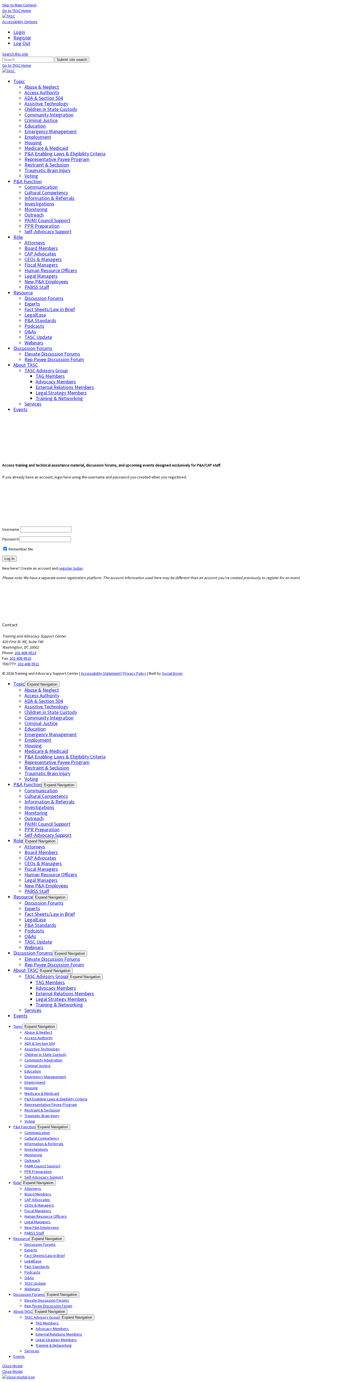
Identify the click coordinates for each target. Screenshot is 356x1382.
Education (35, 126)
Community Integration (48, 114)
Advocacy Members (56, 381)
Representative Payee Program (57, 159)
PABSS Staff (36, 287)
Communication (41, 187)
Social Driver (172, 673)
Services (32, 404)
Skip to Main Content (19, 5)
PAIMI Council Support (47, 220)
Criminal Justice (41, 120)
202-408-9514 (25, 652)
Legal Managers (41, 276)
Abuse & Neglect (41, 87)
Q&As (30, 331)
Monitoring (36, 209)
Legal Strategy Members (61, 392)
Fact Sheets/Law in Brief (49, 309)
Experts (32, 304)
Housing (33, 142)
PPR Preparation (42, 226)
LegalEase (35, 315)
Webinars (33, 342)
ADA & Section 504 (43, 98)
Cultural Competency (46, 192)
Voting (31, 176)
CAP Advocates (40, 253)
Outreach (34, 215)
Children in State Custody (50, 109)
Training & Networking (59, 398)
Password (10, 539)
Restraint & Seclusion (46, 165)
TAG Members (50, 376)
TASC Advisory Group (46, 370)
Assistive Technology (46, 103)
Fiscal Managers (41, 265)
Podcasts (34, 326)
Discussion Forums (43, 298)
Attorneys (34, 242)
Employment (37, 137)
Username (10, 529)
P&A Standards (40, 320)
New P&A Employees (46, 281)
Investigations (39, 203)
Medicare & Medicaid (46, 148)
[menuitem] (183, 32)
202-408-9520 (20, 658)
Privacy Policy (134, 673)
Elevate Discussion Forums (52, 354)
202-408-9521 (28, 663)
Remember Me (20, 549)
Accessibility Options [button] (20, 21)
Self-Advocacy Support (47, 231)
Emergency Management (50, 131)
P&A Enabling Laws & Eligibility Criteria (64, 153)
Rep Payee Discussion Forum (54, 359)
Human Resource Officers (50, 270)
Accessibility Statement (101, 673)
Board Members (41, 248)
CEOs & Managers (43, 259)
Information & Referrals (49, 198)
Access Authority (41, 92)
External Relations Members (65, 387)
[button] (15, 53)
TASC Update (38, 337)
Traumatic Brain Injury (47, 170)
